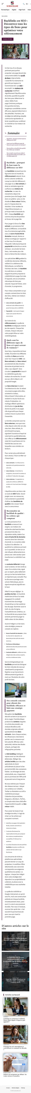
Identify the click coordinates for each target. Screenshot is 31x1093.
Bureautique (7, 1072)
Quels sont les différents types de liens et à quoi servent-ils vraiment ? (16, 144)
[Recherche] (23, 3)
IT (15, 936)
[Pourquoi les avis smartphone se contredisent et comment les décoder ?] (15, 1034)
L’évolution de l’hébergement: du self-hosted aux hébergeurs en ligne (15, 940)
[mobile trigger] (3, 4)
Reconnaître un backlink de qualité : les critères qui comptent (16, 149)
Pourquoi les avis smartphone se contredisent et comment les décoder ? (15, 1048)
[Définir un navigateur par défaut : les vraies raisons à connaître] (15, 1062)
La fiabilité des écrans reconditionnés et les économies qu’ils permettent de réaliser (15, 960)
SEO (20, 86)
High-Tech (6, 1044)
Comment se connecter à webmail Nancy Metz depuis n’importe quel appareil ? (14, 1020)
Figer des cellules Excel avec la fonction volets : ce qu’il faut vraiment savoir (15, 980)
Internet (5, 1017)
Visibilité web (7, 39)
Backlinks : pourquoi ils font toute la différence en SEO (16, 139)
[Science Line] (12, 4)
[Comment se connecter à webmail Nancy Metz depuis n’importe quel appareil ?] (15, 1007)
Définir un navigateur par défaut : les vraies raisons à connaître (15, 1075)
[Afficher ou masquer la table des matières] (23, 133)
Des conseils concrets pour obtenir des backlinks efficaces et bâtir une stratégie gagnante (16, 154)
